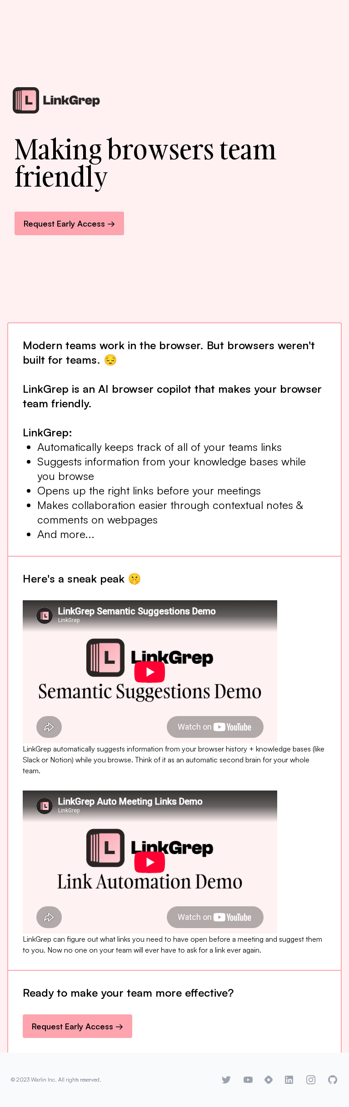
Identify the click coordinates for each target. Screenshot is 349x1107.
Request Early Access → (69, 223)
